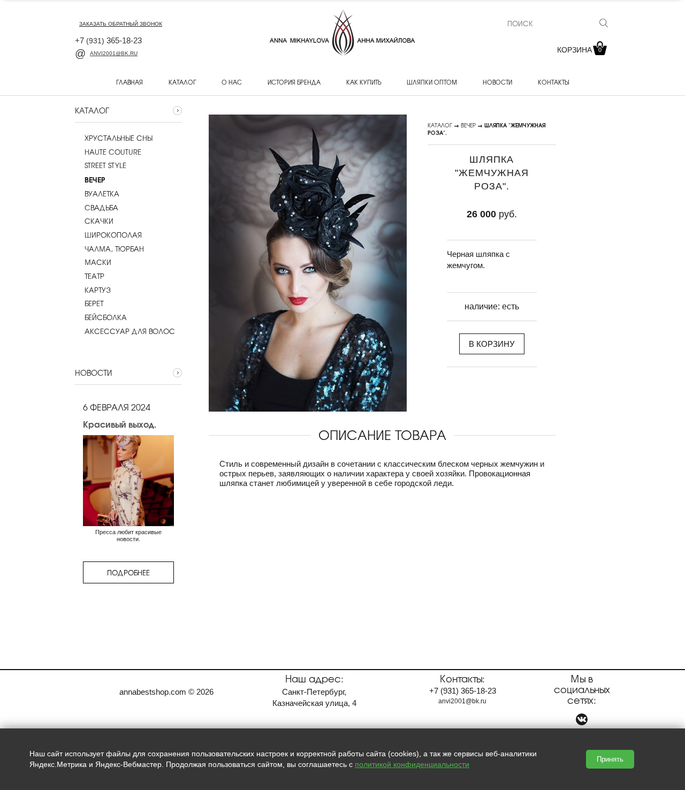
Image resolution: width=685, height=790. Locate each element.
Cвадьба (101, 207)
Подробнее (128, 572)
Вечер (468, 125)
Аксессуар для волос (130, 331)
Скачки (99, 221)
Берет (94, 303)
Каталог (182, 82)
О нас (232, 82)
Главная (129, 82)
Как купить (363, 82)
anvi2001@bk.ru (114, 53)
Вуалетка (102, 194)
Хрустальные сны (119, 138)
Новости (497, 82)
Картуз (98, 290)
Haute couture (113, 152)
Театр (94, 276)
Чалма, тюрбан (114, 249)
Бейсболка (106, 317)
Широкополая (113, 235)
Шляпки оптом (432, 82)
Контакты (553, 82)
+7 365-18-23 (108, 40)
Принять (610, 759)
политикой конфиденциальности (412, 764)
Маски (98, 262)
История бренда (294, 82)
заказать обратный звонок (120, 24)
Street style (105, 165)
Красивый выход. (119, 424)
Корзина (579, 49)
